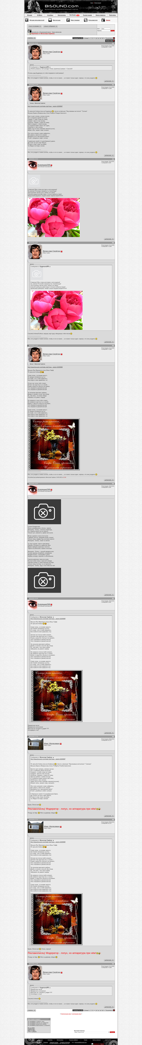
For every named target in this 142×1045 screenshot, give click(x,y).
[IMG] (29, 1030)
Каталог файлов (73, 1039)
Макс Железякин (51, 743)
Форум (108, 20)
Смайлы (30, 1029)
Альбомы (50, 15)
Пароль (99, 30)
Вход (92, 2)
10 (96, 38)
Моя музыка (56, 20)
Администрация (54, 1042)
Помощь (114, 11)
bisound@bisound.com (81, 1042)
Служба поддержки (65, 1042)
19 (100, 38)
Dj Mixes (39, 15)
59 (102, 38)
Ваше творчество (56, 32)
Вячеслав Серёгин (51, 52)
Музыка (29, 15)
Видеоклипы (62, 15)
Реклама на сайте (37, 1042)
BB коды (30, 1027)
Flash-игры (112, 15)
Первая (86, 38)
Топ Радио (72, 15)
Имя (98, 28)
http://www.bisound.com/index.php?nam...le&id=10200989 (45, 367)
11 (98, 38)
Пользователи (92, 20)
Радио (85, 1039)
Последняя (109, 38)
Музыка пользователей (37, 20)
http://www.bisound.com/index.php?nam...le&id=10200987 (45, 106)
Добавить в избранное (111, 12)
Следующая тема (76, 1013)
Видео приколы (100, 15)
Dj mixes (41, 1039)
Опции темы (109, 40)
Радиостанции (87, 15)
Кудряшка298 (44, 165)
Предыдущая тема (66, 1013)
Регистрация (97, 2)
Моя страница (75, 20)
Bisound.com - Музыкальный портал (41, 32)
